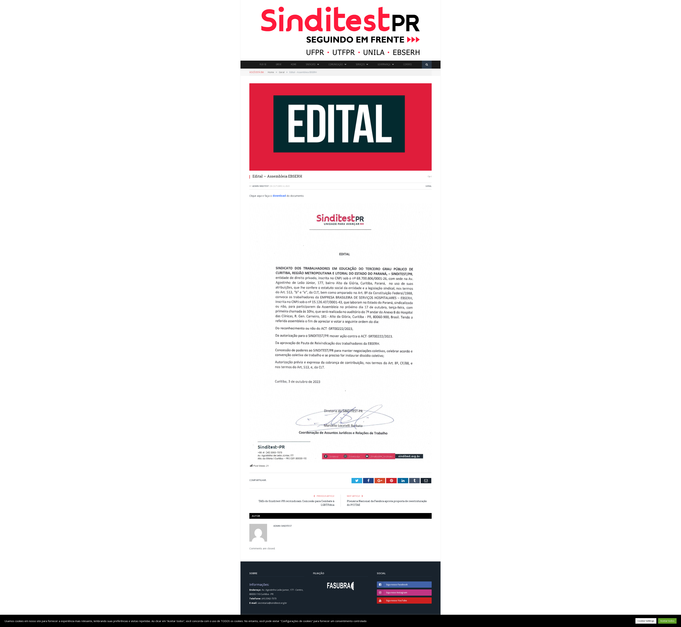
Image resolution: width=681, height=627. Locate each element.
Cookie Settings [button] (646, 620)
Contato (407, 64)
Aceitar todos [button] (667, 620)
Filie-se (263, 64)
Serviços (360, 64)
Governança (384, 64)
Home (293, 64)
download (279, 195)
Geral (428, 186)
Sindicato (310, 64)
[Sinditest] (340, 29)
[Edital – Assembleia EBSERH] (340, 127)
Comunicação (335, 64)
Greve (278, 64)
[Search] (427, 65)
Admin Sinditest (260, 186)
